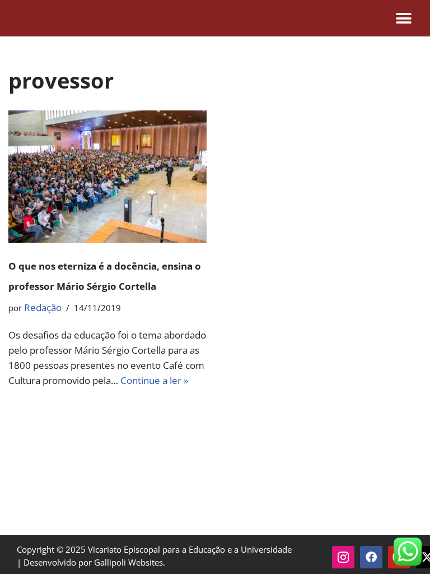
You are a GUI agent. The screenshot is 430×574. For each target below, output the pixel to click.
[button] (403, 18)
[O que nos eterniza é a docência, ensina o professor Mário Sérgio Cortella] (107, 176)
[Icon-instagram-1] (343, 557)
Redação (43, 307)
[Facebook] (371, 557)
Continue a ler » (154, 380)
